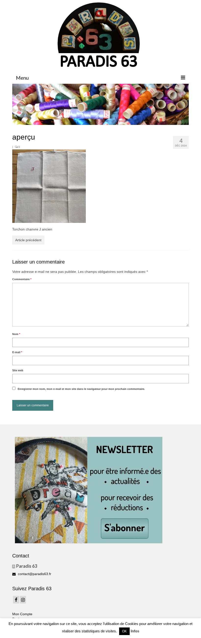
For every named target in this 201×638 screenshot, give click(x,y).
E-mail (17, 352)
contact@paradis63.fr (34, 574)
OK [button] (124, 631)
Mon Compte (22, 614)
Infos (135, 631)
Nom (16, 334)
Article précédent (28, 240)
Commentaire (21, 279)
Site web (17, 370)
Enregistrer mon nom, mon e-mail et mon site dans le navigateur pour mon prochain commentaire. (81, 388)
